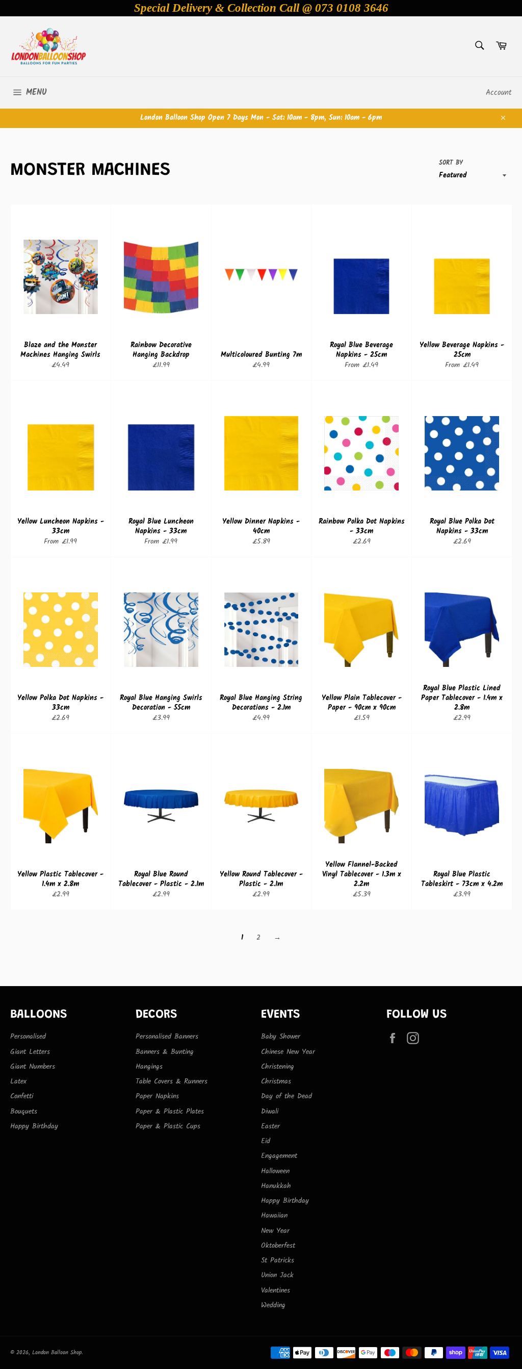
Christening (277, 1066)
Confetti (21, 1096)
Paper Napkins (157, 1096)
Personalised (28, 1036)
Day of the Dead (286, 1096)
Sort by (451, 163)
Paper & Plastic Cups (168, 1126)
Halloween (275, 1171)
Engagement (279, 1155)
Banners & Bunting (165, 1051)
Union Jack (277, 1275)
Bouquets (23, 1111)
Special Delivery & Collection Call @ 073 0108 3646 (261, 8)
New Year (275, 1230)
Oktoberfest (278, 1245)
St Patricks (277, 1260)
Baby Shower (280, 1036)
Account (499, 93)
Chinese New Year (288, 1051)
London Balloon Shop (57, 1352)
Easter (270, 1126)
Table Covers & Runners (171, 1081)
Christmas (276, 1081)
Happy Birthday (34, 1126)
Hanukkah (276, 1186)
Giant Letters (30, 1051)
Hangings (149, 1066)
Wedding (273, 1305)
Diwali (269, 1111)
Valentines (275, 1290)
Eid (265, 1141)
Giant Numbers (32, 1066)
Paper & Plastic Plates (170, 1111)
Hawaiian (274, 1215)
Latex (18, 1081)
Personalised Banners (167, 1036)
